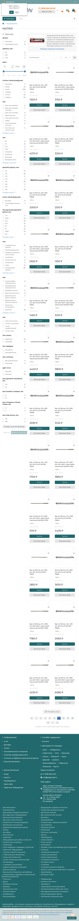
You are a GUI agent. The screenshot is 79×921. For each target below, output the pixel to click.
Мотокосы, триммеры (49, 832)
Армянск (55, 760)
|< (31, 718)
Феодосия (55, 756)
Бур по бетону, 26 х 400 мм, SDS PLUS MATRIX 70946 (38, 87)
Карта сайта (8, 784)
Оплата (6, 748)
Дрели (5, 882)
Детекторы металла (48, 812)
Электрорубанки (9, 896)
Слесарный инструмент (50, 852)
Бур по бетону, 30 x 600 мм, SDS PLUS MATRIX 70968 (38, 410)
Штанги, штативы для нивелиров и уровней (58, 870)
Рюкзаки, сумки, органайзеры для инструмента (59, 847)
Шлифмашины (8, 894)
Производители (10, 781)
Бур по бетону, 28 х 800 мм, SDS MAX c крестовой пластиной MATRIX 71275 (39, 357)
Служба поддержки (51, 737)
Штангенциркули (9, 870)
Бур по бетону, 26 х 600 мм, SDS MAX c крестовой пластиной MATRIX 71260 (64, 87)
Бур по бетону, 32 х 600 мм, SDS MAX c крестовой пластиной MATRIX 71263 (39, 680)
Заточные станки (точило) (12, 820)
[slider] (3, 71)
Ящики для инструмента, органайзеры (17, 872)
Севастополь (47, 753)
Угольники (45, 865)
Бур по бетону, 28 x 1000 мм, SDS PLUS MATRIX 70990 (64, 141)
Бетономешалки (9, 807)
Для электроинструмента (12, 817)
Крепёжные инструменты (13, 825)
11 (48, 723)
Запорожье (47, 766)
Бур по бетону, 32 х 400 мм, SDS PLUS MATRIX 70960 (64, 626)
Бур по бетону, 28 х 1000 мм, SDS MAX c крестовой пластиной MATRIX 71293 (39, 249)
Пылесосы (7, 879)
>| (57, 723)
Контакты (45, 741)
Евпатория (65, 753)
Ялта (57, 753)
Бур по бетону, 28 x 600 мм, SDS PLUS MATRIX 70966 (38, 195)
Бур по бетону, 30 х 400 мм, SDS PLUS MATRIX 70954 (38, 464)
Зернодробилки (47, 820)
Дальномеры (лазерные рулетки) (15, 812)
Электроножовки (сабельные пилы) (54, 889)
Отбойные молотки (10, 884)
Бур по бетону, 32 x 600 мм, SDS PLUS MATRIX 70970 (38, 572)
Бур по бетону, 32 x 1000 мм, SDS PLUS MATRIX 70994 (64, 518)
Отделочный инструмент (12, 842)
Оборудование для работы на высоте (17, 840)
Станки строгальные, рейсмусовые (16, 860)
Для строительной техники (51, 815)
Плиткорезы (45, 845)
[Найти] (74, 18)
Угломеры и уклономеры (12, 865)
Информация (10, 737)
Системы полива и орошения (14, 852)
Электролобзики (9, 891)
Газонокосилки (8, 810)
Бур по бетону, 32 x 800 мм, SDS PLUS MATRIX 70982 (64, 572)
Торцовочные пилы (10, 889)
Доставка (7, 745)
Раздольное (63, 763)
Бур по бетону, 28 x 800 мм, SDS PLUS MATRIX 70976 (64, 195)
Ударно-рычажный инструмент (15, 867)
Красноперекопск (49, 763)
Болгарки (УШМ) (47, 874)
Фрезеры (6, 886)
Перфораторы (46, 879)
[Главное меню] (75, 2)
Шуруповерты (46, 872)
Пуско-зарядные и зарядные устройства (18, 847)
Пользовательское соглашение (16, 751)
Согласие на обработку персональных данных (43, 914)
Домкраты (45, 817)
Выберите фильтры (19, 432)
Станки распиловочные (12, 857)
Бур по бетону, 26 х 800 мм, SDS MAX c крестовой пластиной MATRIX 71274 (39, 141)
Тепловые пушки (47, 862)
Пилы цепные (46, 842)
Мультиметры (8, 835)
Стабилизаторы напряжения (14, 855)
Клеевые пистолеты (48, 882)
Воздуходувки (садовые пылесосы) (54, 807)
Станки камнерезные (49, 855)
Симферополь (55, 750)
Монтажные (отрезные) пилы (52, 896)
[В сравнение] (48, 68)
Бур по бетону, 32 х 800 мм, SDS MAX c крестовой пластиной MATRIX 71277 (64, 680)
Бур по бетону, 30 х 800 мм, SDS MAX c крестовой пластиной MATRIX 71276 (39, 518)
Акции (6, 774)
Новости (7, 777)
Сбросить (6, 432)
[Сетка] (75, 57)
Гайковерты (45, 884)
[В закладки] (48, 64)
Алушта (45, 756)
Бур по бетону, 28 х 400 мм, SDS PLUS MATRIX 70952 (38, 303)
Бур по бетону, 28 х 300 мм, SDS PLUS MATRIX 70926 (64, 249)
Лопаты (6, 830)
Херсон (56, 766)
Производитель (11, 23)
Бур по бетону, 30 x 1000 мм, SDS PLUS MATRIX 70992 (64, 357)
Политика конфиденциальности (16, 755)
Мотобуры (7, 832)
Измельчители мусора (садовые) (15, 822)
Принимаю (71, 918)
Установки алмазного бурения (52, 867)
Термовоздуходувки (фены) (51, 894)
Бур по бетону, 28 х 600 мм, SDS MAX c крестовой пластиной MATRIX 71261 (64, 303)
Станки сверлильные (49, 857)
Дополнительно (11, 770)
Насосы (44, 835)
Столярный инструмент (50, 860)
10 (72, 718)
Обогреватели (46, 837)
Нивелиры (7, 837)
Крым (45, 750)
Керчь (64, 756)
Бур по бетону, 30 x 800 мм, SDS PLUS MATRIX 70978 (64, 410)
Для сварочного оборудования (14, 815)
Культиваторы (46, 825)
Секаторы (44, 850)
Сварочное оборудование (13, 787)
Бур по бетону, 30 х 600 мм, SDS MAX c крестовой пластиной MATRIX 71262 (64, 464)
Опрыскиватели (47, 840)
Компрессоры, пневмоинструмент (54, 822)
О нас (6, 741)
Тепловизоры (8, 862)
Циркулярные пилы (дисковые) (53, 886)
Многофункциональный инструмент (55, 891)
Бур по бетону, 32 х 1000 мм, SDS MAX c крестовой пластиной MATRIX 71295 (39, 626)
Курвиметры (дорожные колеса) (15, 827)
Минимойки (45, 830)
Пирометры (7, 845)
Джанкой (46, 760)
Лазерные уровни (48, 827)
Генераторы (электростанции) (52, 810)
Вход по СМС (47, 12)
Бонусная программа (12, 761)
